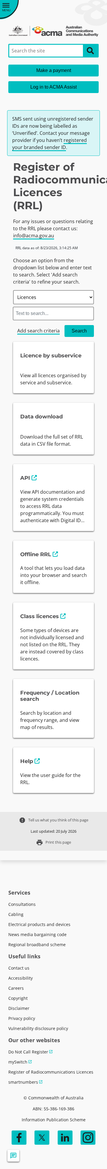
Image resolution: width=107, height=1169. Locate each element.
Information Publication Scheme (54, 1119)
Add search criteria (38, 330)
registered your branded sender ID (49, 144)
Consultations (22, 904)
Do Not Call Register (28, 1052)
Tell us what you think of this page (53, 820)
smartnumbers (23, 1082)
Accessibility (20, 978)
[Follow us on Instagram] (88, 1137)
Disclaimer (18, 1008)
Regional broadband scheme (37, 944)
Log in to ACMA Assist (53, 86)
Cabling (15, 914)
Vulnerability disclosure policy (38, 1028)
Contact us (18, 968)
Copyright (18, 998)
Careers (16, 988)
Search (79, 330)
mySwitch (17, 1062)
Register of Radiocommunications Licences (50, 1072)
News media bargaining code (37, 934)
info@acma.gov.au (33, 235)
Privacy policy (21, 1018)
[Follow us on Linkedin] (65, 1137)
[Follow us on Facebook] (19, 1137)
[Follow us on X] (41, 1137)
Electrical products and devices (39, 924)
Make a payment (53, 70)
